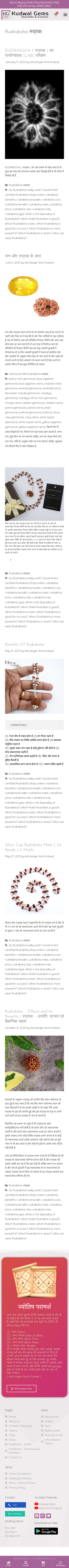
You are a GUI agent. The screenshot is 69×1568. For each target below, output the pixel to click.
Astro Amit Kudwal (50, 1508)
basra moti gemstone (22, 378)
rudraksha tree (41, 209)
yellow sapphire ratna (32, 427)
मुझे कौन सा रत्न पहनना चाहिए (24, 436)
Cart (43, 1565)
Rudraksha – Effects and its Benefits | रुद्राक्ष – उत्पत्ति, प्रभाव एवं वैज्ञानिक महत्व (34, 1016)
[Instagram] (42, 1516)
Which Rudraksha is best (20, 223)
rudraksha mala (38, 204)
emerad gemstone (30, 388)
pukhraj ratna (51, 412)
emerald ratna (52, 388)
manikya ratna (28, 398)
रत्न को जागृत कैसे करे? (51, 436)
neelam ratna (54, 402)
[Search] (26, 1562)
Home (8, 1565)
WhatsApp (60, 1565)
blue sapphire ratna (31, 383)
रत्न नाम (9, 441)
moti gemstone (47, 398)
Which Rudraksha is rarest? (35, 233)
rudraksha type (14, 214)
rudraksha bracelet (29, 199)
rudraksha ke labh (16, 204)
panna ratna (35, 407)
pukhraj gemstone (30, 412)
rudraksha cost (51, 199)
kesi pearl (11, 393)
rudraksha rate (21, 209)
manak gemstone (29, 393)
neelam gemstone (33, 402)
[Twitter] (48, 1516)
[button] (65, 14)
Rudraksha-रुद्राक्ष (19, 185)
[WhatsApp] (60, 1562)
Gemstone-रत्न (17, 374)
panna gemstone (15, 407)
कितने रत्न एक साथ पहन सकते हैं (40, 431)
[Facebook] (36, 1516)
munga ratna (13, 402)
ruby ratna (31, 417)
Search (26, 1565)
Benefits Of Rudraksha (24, 645)
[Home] (8, 1562)
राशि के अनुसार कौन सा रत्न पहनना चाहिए (34, 441)
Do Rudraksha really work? (25, 190)
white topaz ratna (30, 422)
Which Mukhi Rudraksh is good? (40, 218)
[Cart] (43, 1562)
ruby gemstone (14, 417)
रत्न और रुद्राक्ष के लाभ (23, 256)
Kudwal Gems (47, 1504)
